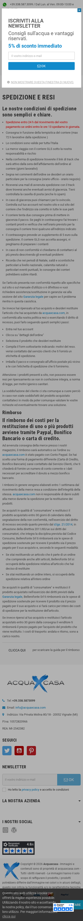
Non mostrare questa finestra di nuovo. (42, 82)
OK (43, 66)
